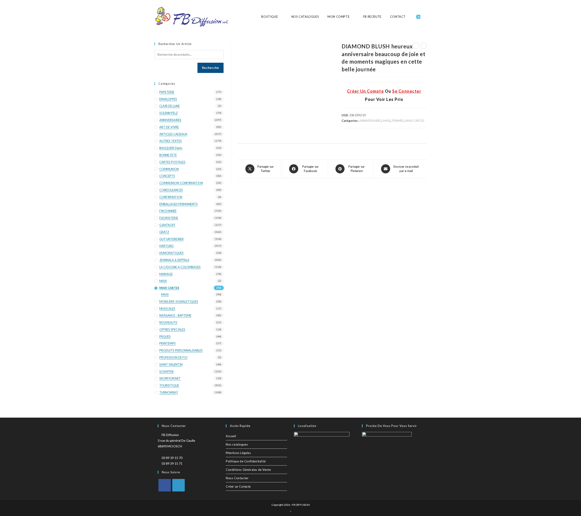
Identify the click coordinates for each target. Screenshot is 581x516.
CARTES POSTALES (172, 162)
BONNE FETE (168, 155)
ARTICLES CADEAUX (173, 134)
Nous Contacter (237, 478)
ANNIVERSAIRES (371, 120)
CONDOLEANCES (171, 190)
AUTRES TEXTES (170, 141)
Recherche (210, 68)
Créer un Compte (238, 486)
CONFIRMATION (170, 197)
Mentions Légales (238, 453)
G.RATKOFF (167, 225)
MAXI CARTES (414, 120)
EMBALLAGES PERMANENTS (178, 204)
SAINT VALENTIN (170, 364)
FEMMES (398, 120)
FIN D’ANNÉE (168, 211)
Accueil (231, 436)
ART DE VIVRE (169, 127)
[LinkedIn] (178, 485)
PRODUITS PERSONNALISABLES (181, 350)
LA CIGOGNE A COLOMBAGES (180, 267)
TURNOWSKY (168, 392)
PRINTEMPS (167, 343)
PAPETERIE (166, 92)
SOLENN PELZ (168, 113)
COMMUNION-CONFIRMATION (181, 183)
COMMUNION (169, 169)
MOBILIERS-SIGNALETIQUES (178, 301)
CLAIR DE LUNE (169, 106)
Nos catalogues (237, 444)
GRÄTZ (164, 232)
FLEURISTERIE (168, 218)
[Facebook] (164, 485)
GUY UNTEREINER (171, 239)
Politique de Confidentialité (246, 461)
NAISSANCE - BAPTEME (175, 315)
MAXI (387, 120)
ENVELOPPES (168, 99)
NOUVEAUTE (168, 322)
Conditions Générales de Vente (248, 469)
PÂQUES (165, 336)
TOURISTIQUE (169, 385)
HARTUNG (166, 246)
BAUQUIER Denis (170, 148)
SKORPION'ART (170, 378)
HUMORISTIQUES (171, 253)
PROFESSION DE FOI (173, 357)
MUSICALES (167, 308)
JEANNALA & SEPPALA (174, 260)
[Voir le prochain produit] (423, 45)
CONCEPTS (167, 176)
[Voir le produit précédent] (416, 45)
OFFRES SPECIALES (172, 329)
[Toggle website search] (426, 17)
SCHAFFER (166, 371)
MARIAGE (166, 274)
